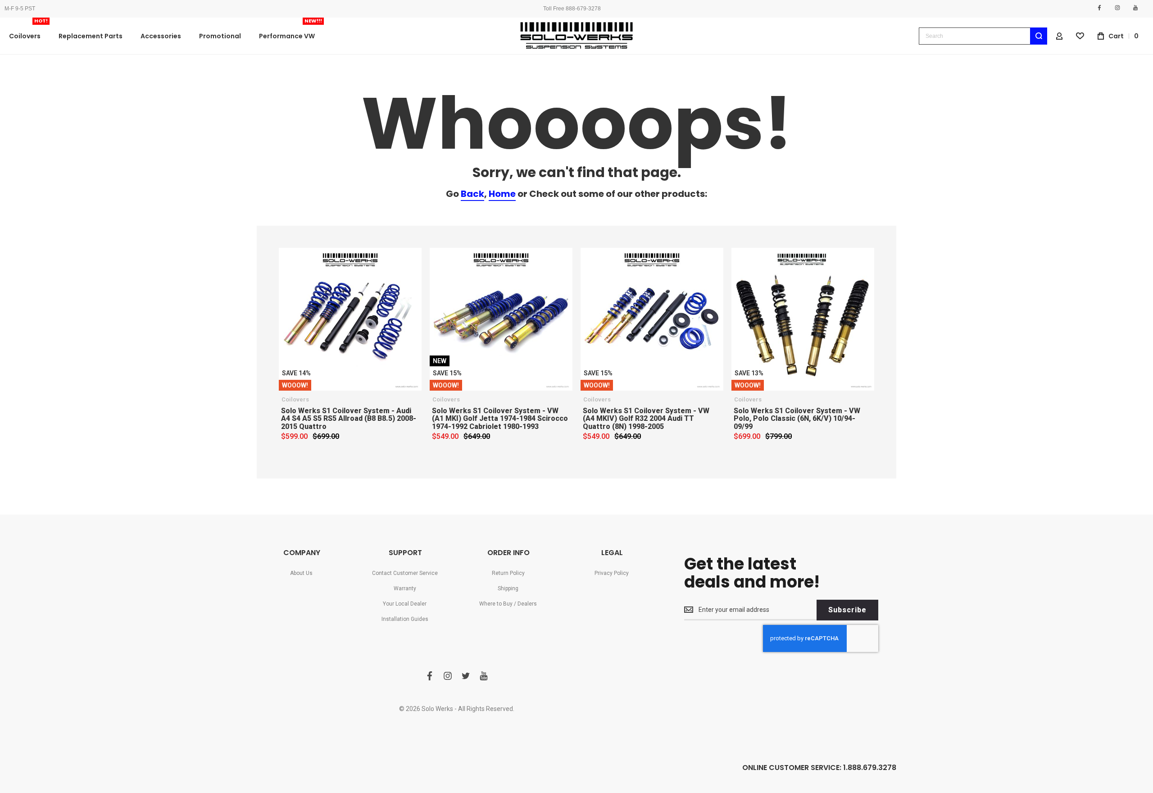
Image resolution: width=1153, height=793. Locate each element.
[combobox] (983, 36)
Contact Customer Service (405, 573)
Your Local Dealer (405, 604)
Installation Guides (404, 619)
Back (472, 193)
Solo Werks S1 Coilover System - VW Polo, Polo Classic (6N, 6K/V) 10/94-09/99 (797, 418)
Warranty (405, 588)
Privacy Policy (612, 573)
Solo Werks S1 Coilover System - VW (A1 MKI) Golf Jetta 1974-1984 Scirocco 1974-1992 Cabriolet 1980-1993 (500, 418)
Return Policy (508, 573)
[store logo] (576, 36)
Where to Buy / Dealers (508, 604)
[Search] (1038, 36)
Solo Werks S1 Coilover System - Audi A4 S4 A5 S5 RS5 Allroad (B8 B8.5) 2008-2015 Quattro (348, 418)
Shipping (508, 588)
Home (502, 193)
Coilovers (295, 399)
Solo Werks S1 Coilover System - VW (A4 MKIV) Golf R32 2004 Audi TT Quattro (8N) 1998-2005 (646, 418)
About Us (301, 573)
